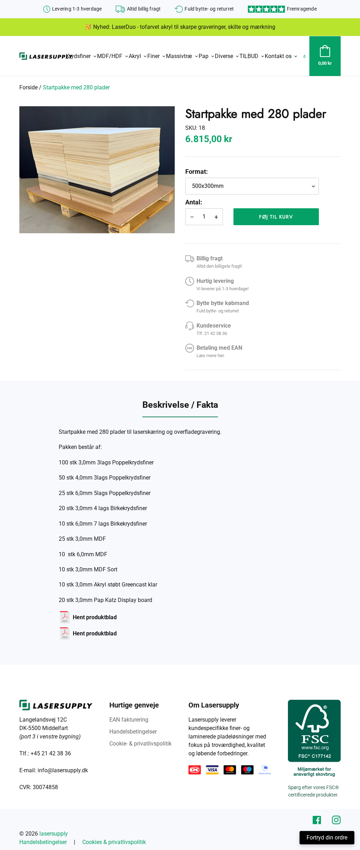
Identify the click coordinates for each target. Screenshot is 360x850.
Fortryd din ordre (327, 837)
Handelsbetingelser (133, 731)
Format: (196, 171)
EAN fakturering (128, 719)
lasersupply (53, 833)
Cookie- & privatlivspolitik (140, 743)
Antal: (193, 202)
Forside (28, 87)
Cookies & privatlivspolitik (114, 842)
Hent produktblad (95, 617)
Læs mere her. (211, 355)
